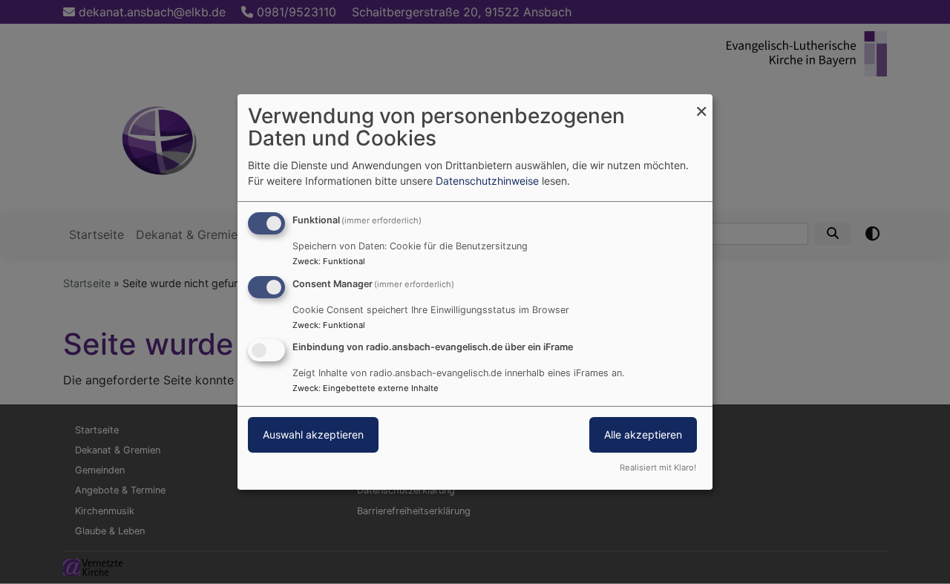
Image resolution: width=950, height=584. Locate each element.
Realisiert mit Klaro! (658, 467)
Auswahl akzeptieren (313, 435)
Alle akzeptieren (643, 435)
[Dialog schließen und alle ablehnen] (701, 103)
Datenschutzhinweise (487, 180)
